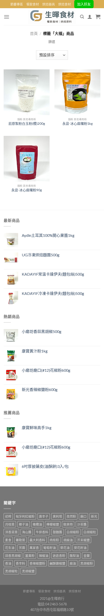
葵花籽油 (80, 548)
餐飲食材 (32, 4)
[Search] (82, 16)
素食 (8, 540)
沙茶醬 (82, 524)
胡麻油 (68, 540)
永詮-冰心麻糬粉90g (26, 190)
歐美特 (68, 524)
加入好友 (84, 4)
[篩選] (51, 42)
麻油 (73, 563)
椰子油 (23, 524)
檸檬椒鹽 (52, 524)
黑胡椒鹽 (28, 571)
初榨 (8, 516)
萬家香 (34, 548)
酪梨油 (74, 555)
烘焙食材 (64, 4)
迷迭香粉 (59, 555)
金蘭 (86, 555)
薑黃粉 (30, 555)
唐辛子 (43, 516)
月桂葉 (10, 524)
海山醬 (26, 532)
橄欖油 (37, 524)
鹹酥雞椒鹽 (57, 563)
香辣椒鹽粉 (37, 563)
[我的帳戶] (89, 16)
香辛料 (20, 563)
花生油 (10, 548)
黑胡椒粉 (86, 563)
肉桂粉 (54, 540)
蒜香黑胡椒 (13, 555)
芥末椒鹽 (83, 540)
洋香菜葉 (11, 532)
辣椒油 (43, 555)
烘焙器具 (48, 4)
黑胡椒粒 (11, 571)
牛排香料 (42, 532)
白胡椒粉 (73, 532)
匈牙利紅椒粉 (25, 516)
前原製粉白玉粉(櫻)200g (26, 124)
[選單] (6, 17)
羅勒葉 (20, 540)
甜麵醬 (57, 532)
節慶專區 (16, 4)
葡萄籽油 (49, 548)
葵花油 (65, 548)
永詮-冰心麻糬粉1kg (77, 124)
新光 (94, 516)
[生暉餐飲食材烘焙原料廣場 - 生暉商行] (52, 17)
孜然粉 (71, 516)
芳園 (22, 548)
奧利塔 (57, 516)
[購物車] (98, 16)
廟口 (83, 516)
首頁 (34, 33)
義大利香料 (37, 540)
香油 (8, 563)
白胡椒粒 (89, 532)
